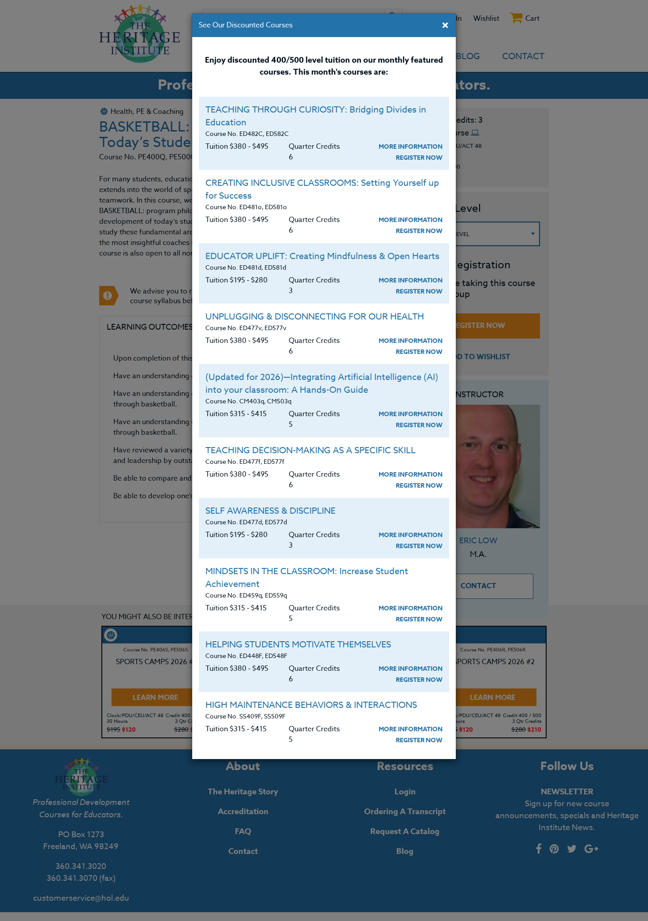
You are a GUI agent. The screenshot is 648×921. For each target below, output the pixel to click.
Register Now (419, 157)
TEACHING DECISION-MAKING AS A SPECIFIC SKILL (310, 450)
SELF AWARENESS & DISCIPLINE (270, 510)
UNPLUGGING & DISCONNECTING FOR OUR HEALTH (314, 316)
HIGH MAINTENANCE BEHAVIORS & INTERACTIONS (311, 705)
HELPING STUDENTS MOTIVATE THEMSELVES (298, 644)
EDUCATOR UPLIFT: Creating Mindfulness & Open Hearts (322, 256)
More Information (411, 146)
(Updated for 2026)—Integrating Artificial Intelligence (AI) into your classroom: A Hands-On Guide (321, 383)
